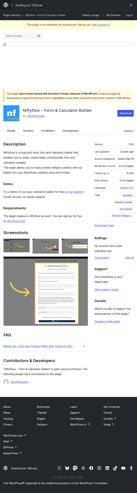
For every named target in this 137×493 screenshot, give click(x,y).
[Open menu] (131, 5)
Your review (102, 257)
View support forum (107, 289)
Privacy (8, 424)
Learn (73, 406)
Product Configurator (122, 216)
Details (11, 130)
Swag (109, 424)
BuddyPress (12, 453)
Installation (48, 130)
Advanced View (104, 225)
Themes (42, 412)
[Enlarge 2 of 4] (54, 243)
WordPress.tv (80, 424)
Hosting (8, 418)
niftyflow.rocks (16, 221)
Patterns (42, 424)
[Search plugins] (38, 36)
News (6, 412)
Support (129, 130)
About (7, 406)
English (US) (127, 187)
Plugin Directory (12, 15)
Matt (8, 441)
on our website (74, 191)
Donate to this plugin (107, 321)
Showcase (43, 406)
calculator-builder (123, 202)
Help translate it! (101, 24)
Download (125, 113)
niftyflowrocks (36, 116)
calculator (127, 195)
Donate (110, 418)
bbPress (10, 447)
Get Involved (112, 406)
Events (108, 412)
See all (130, 257)
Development (70, 130)
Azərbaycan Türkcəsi (24, 468)
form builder (126, 209)
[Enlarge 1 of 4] (25, 243)
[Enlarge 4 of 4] (83, 261)
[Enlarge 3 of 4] (83, 243)
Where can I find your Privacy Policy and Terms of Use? (38, 346)
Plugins (41, 418)
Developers (77, 418)
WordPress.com (14, 435)
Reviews (28, 130)
